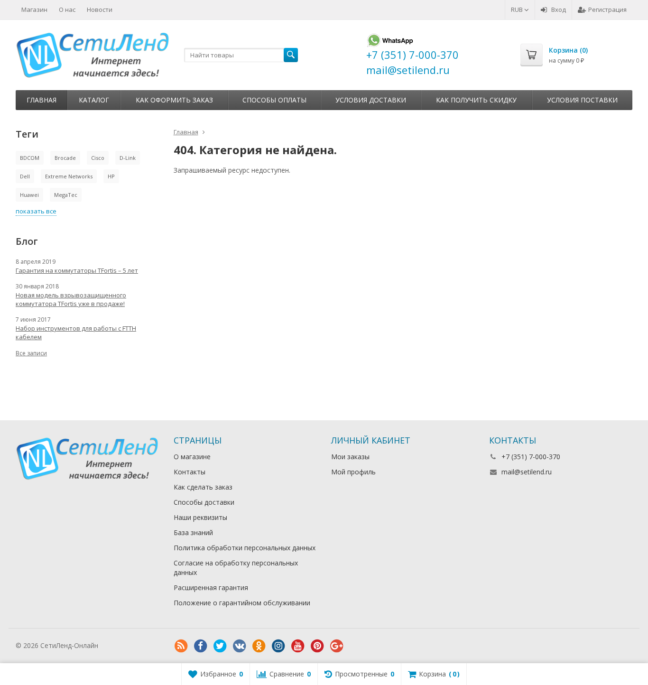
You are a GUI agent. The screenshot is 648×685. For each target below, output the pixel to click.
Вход (558, 9)
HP (111, 176)
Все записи (31, 353)
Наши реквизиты (200, 517)
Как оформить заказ (174, 99)
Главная (41, 99)
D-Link (128, 157)
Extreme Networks (69, 176)
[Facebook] (200, 646)
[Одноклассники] (259, 646)
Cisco (97, 157)
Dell (25, 176)
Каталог (94, 99)
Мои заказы (350, 456)
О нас (67, 9)
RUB (517, 9)
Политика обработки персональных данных (244, 547)
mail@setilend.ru (526, 471)
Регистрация (607, 9)
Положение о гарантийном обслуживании (242, 602)
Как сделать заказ (203, 486)
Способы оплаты (274, 99)
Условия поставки (582, 99)
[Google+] (336, 646)
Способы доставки (204, 502)
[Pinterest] (317, 646)
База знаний (193, 532)
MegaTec (65, 194)
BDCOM (29, 157)
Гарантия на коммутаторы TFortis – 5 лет (77, 270)
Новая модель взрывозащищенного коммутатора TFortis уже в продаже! (71, 299)
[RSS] (181, 646)
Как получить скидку (476, 99)
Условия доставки (370, 99)
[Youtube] (297, 646)
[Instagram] (278, 646)
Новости (99, 9)
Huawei (29, 194)
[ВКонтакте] (239, 646)
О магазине (192, 456)
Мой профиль (353, 471)
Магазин (34, 9)
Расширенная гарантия (211, 587)
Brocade (65, 157)
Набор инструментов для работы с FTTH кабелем (76, 332)
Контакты (189, 471)
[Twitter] (220, 646)
